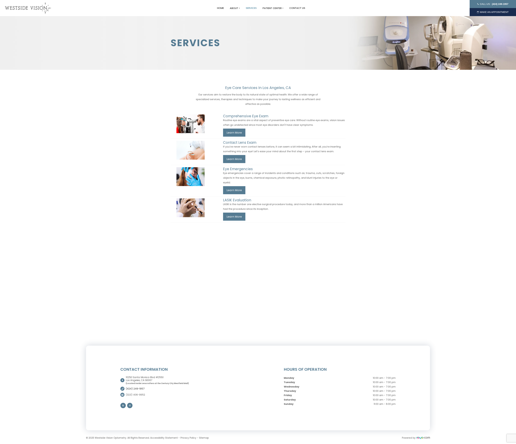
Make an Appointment (494, 12)
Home (220, 8)
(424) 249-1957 (135, 388)
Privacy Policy (188, 437)
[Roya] (423, 437)
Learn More (234, 132)
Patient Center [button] (272, 8)
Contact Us (297, 8)
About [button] (234, 8)
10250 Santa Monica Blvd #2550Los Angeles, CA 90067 (145, 379)
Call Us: (494, 4)
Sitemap (204, 437)
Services (251, 8)
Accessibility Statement (164, 437)
